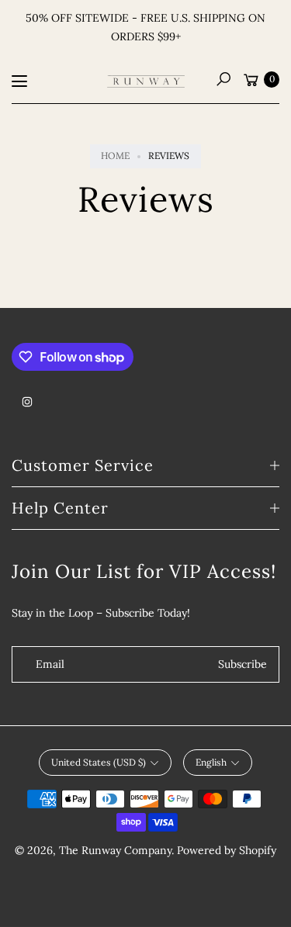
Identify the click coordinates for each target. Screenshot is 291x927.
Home (115, 155)
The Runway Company (115, 850)
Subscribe (242, 664)
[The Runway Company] (146, 81)
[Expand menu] (19, 81)
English (211, 762)
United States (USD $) (98, 762)
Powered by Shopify (226, 850)
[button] (223, 79)
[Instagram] (27, 401)
